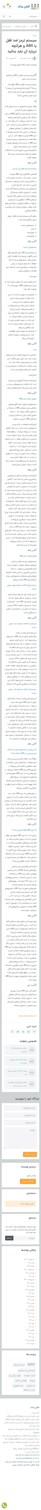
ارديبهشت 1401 (29, 1279)
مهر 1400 (31, 1323)
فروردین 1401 (30, 1340)
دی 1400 (31, 1316)
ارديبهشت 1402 (29, 1259)
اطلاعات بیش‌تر (28, 1181)
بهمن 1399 (30, 1266)
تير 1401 (31, 1320)
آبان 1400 (31, 1299)
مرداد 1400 (30, 1286)
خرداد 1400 (30, 1343)
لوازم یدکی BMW (29, 1390)
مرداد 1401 (31, 1313)
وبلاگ (34, 35)
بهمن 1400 (30, 1303)
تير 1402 (31, 1333)
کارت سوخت (29, 1375)
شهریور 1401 (30, 1330)
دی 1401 (31, 1337)
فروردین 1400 (30, 1272)
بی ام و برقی (19, 1364)
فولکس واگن (21, 1380)
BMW (31, 1364)
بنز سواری (30, 1385)
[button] (10, 6)
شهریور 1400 (30, 1310)
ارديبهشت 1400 (29, 1269)
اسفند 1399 (30, 1296)
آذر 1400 (31, 1326)
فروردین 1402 (29, 1289)
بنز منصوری (18, 1385)
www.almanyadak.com (27, 1016)
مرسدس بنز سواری (26, 1370)
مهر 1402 (31, 1293)
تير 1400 (31, 1276)
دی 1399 (31, 1306)
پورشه (32, 1380)
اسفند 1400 (30, 1283)
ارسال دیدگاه (30, 1154)
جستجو (9, 1238)
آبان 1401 (31, 1262)
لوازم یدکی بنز (15, 1375)
